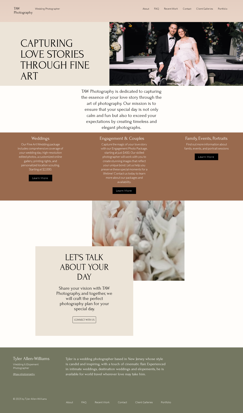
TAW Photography (23, 10)
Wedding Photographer (47, 8)
